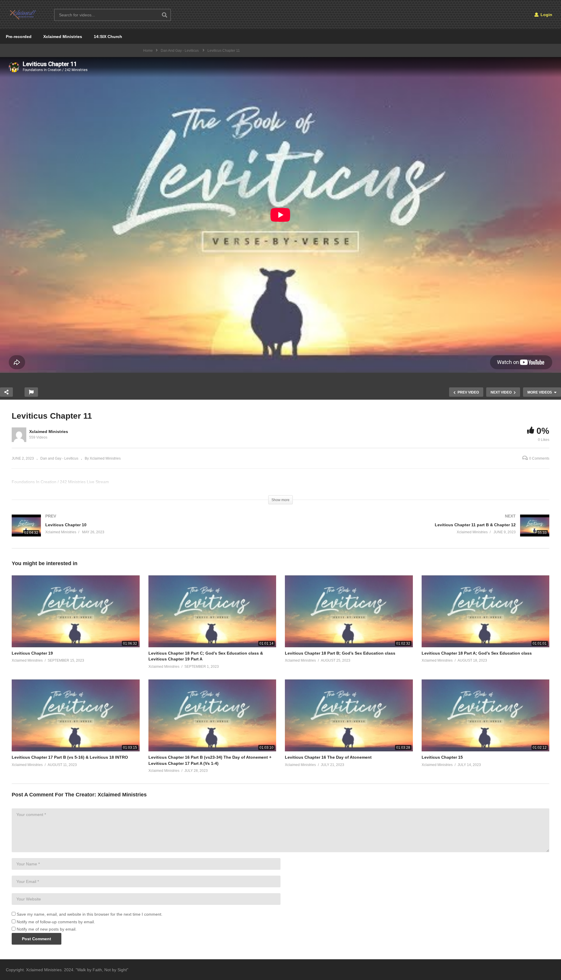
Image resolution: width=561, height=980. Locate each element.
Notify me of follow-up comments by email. (56, 921)
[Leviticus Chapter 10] (143, 531)
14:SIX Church (108, 36)
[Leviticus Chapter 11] (76, 611)
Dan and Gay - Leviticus (59, 458)
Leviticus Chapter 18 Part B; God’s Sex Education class (340, 653)
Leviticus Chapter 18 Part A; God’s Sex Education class (477, 653)
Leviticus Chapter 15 (442, 757)
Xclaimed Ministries (62, 36)
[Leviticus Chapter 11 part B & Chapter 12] (417, 531)
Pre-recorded (19, 36)
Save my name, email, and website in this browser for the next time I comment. (89, 914)
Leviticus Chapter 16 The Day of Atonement (328, 757)
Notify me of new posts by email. (47, 929)
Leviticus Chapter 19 (32, 653)
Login (545, 14)
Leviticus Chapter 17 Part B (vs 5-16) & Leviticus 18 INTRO (70, 757)
